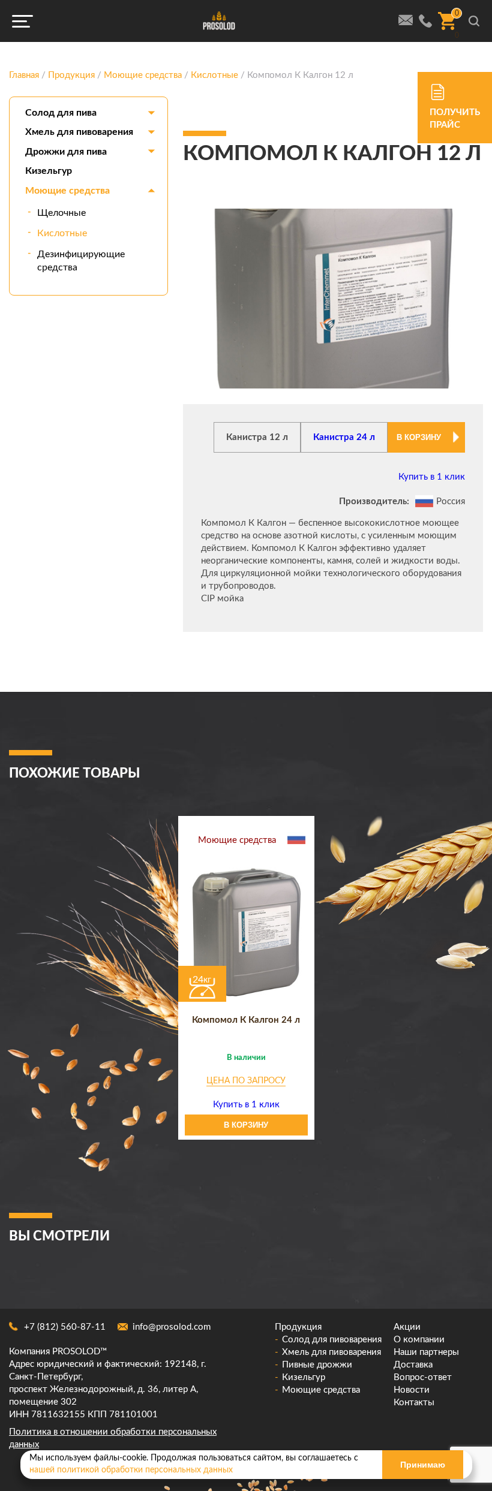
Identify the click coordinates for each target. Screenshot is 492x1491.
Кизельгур (48, 171)
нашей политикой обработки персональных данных (131, 1470)
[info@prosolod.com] (405, 20)
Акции (407, 1327)
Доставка (413, 1364)
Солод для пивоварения (332, 1339)
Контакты (414, 1402)
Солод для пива (61, 113)
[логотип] (219, 21)
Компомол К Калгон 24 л (246, 1020)
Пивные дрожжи (317, 1364)
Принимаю (422, 1464)
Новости (412, 1389)
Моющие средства (67, 190)
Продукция (298, 1327)
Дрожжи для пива (66, 151)
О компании (419, 1339)
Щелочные (61, 213)
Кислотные (62, 233)
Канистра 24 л (344, 437)
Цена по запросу (246, 1081)
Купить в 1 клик (431, 476)
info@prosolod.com (172, 1327)
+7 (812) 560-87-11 (65, 1327)
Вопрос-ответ (423, 1377)
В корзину (419, 437)
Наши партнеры (426, 1352)
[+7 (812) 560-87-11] (425, 21)
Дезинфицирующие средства (81, 260)
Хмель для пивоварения (79, 132)
